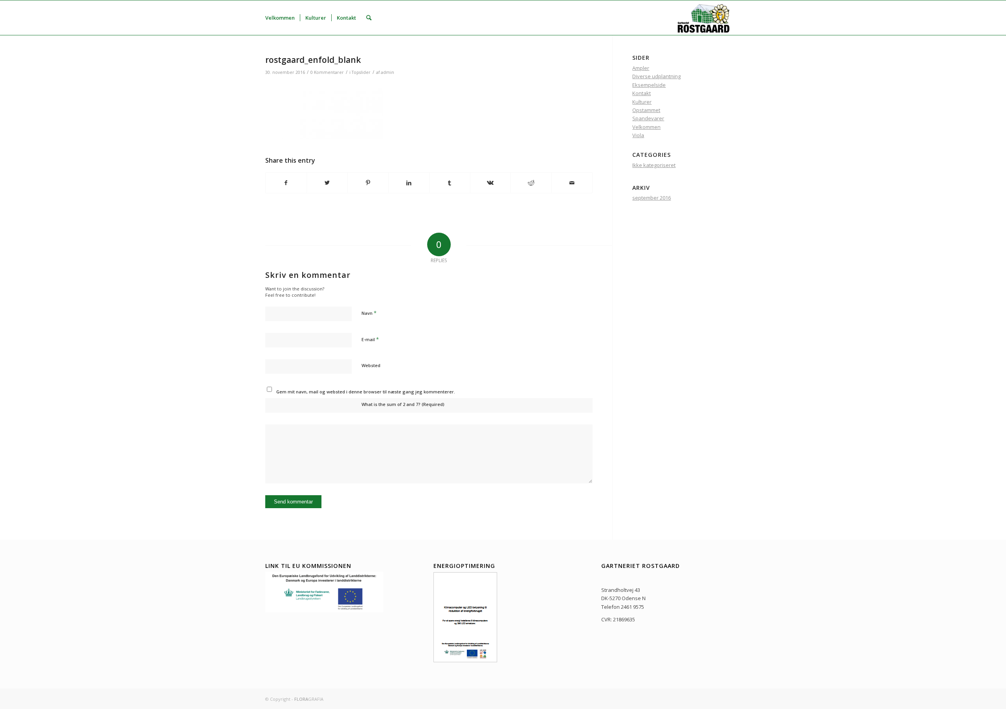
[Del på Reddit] (531, 183)
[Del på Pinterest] (368, 183)
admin (387, 72)
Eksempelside (649, 84)
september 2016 (651, 197)
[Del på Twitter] (327, 183)
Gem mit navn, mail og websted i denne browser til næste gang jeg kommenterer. (365, 392)
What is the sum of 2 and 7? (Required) (403, 404)
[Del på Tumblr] (450, 183)
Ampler (640, 68)
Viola (638, 135)
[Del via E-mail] (572, 183)
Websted (371, 365)
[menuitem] (280, 17)
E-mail (370, 339)
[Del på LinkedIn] (409, 183)
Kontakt (641, 93)
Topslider (361, 72)
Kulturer (642, 101)
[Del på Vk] (490, 183)
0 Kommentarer (327, 72)
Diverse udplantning (656, 76)
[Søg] (368, 17)
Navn (369, 312)
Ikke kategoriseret (654, 165)
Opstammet (646, 110)
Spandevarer (648, 118)
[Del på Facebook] (286, 183)
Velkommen (646, 126)
